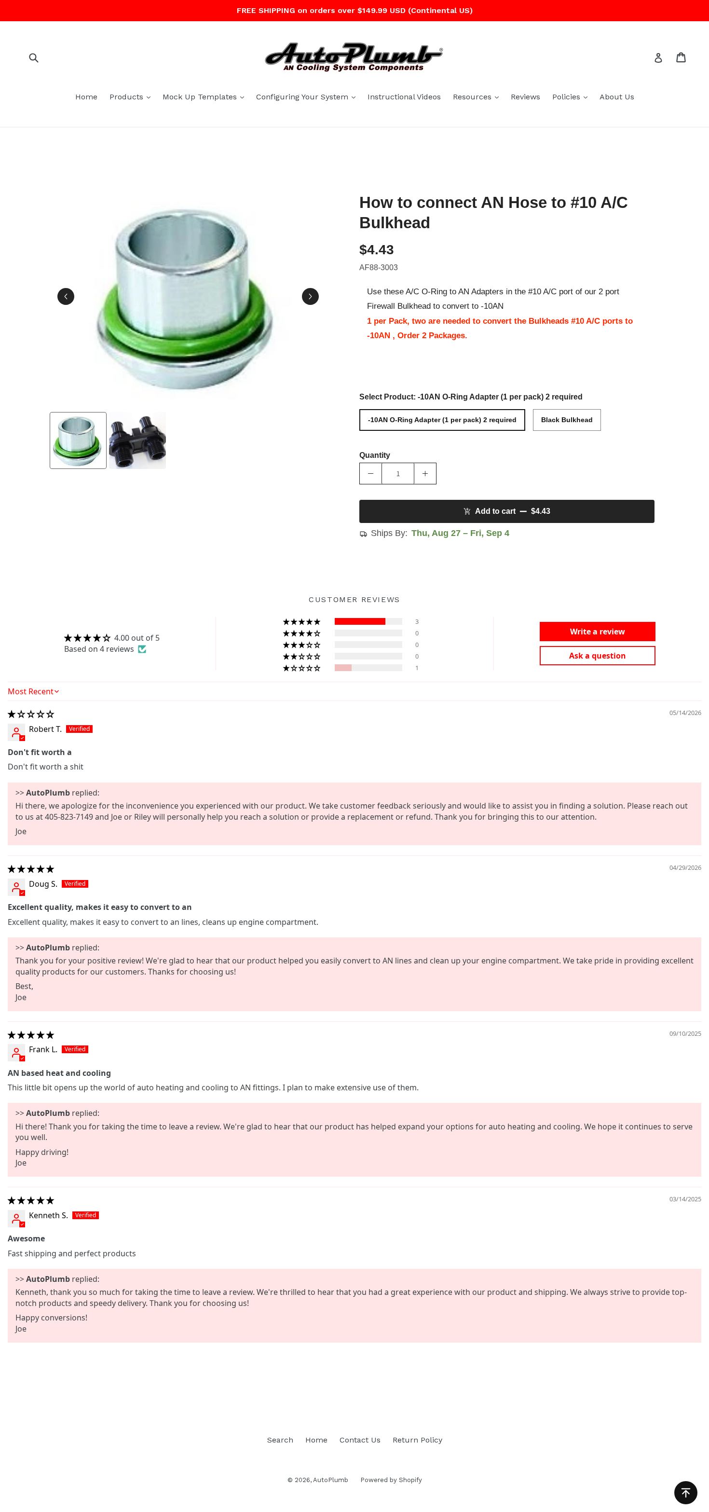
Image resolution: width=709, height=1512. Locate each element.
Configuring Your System (308, 96)
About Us (617, 96)
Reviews (525, 96)
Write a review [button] (597, 631)
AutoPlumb (330, 1480)
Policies (572, 96)
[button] (302, 621)
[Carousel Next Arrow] (310, 296)
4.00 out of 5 (137, 637)
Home (86, 96)
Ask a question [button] (597, 655)
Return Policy (417, 1439)
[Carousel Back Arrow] (65, 296)
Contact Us (360, 1439)
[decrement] (371, 473)
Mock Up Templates (206, 96)
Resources (478, 96)
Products (132, 96)
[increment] (425, 473)
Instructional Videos (404, 96)
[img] (31, 714)
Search (280, 1439)
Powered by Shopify (391, 1480)
